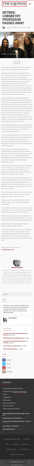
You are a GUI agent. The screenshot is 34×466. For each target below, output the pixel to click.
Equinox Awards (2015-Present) (11, 408)
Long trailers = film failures (11, 346)
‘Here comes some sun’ (9, 349)
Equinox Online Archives (9, 403)
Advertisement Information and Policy (13, 388)
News (16, 27)
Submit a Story (6, 400)
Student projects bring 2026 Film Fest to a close (16, 421)
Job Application (7, 397)
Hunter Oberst (9, 27)
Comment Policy (7, 391)
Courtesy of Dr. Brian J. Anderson (10, 54)
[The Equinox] (17, 3)
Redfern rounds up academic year (12, 338)
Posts (5, 322)
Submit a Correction (8, 405)
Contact (5, 394)
